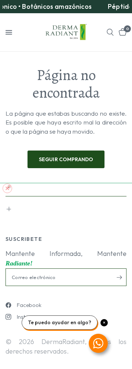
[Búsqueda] (110, 32)
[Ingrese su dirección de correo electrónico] (119, 277)
